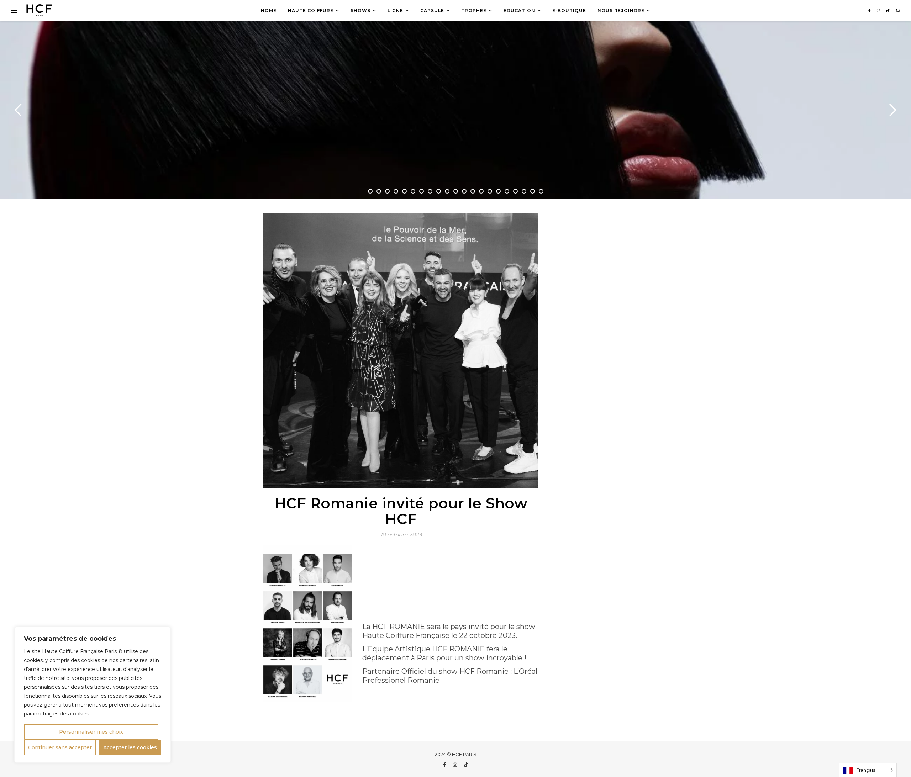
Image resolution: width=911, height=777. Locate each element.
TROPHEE (473, 10)
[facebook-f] (870, 10)
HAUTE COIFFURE (310, 10)
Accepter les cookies (130, 747)
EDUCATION (519, 10)
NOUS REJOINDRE (620, 10)
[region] (92, 695)
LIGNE (395, 10)
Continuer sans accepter (60, 747)
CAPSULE (432, 10)
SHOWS (360, 10)
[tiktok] (888, 10)
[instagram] (879, 10)
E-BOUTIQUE (569, 10)
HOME (269, 10)
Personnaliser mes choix (91, 732)
